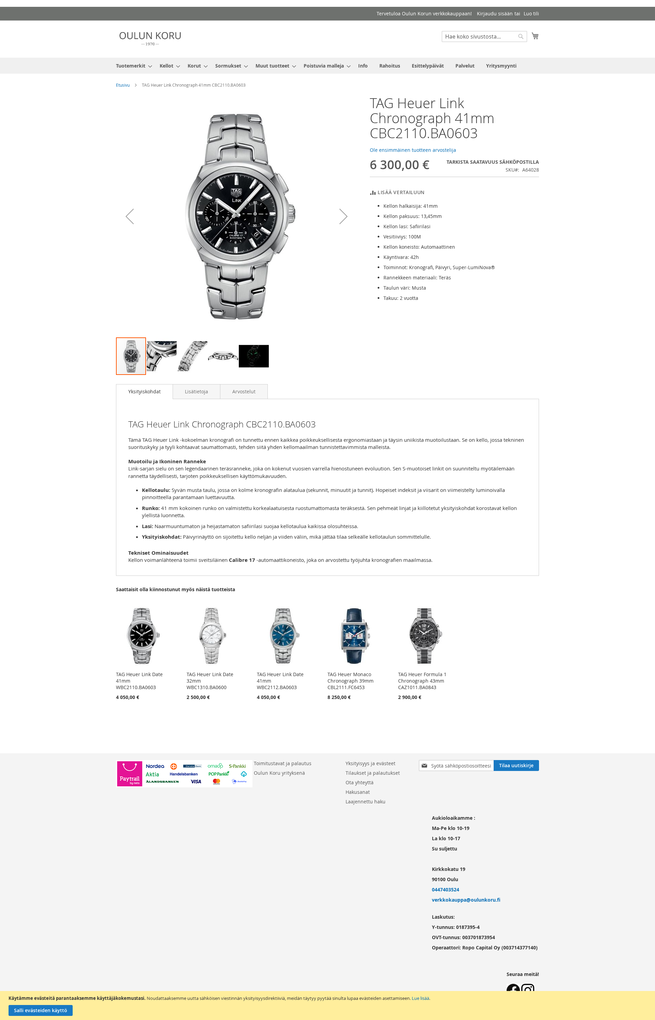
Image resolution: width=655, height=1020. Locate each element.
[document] (328, 1005)
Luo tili (531, 13)
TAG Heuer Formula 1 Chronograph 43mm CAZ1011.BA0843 (422, 680)
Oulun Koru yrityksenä (279, 773)
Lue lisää (420, 998)
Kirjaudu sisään (495, 13)
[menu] (327, 66)
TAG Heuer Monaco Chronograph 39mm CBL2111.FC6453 (351, 680)
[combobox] (484, 36)
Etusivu (123, 85)
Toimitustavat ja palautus (282, 763)
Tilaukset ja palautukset (373, 773)
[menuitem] (132, 66)
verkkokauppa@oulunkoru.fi (466, 900)
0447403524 (445, 889)
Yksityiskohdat (144, 391)
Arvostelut (244, 391)
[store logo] (150, 38)
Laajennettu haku (365, 801)
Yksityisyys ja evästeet (370, 763)
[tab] (144, 391)
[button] (129, 216)
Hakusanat (358, 792)
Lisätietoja (196, 391)
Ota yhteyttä (360, 782)
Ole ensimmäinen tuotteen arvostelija (413, 150)
